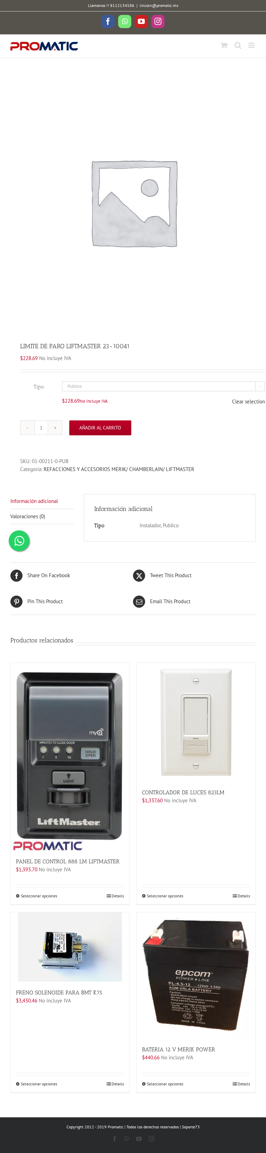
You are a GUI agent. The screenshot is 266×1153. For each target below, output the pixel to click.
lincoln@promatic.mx (159, 5)
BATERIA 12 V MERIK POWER (178, 1049)
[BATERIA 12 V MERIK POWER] (196, 975)
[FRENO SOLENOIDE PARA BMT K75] (70, 947)
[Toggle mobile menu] (252, 45)
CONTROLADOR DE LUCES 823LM (183, 792)
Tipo (39, 387)
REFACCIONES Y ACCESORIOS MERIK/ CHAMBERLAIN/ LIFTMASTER (119, 469)
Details (118, 895)
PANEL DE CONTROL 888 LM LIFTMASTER (67, 861)
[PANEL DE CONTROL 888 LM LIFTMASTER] (70, 757)
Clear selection (248, 401)
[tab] (42, 501)
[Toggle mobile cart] (224, 45)
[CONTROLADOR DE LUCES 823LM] (196, 722)
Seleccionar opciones (39, 895)
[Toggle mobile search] (237, 45)
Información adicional (34, 501)
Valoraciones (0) (27, 516)
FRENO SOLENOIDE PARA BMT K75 (59, 992)
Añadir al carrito (100, 428)
